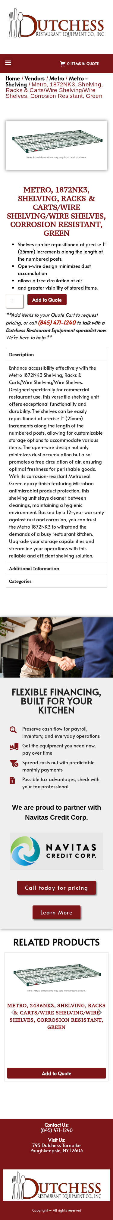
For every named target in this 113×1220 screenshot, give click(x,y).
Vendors (35, 78)
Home (13, 78)
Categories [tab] (20, 581)
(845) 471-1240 (57, 322)
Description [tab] (21, 354)
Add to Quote (47, 299)
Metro (56, 78)
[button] (8, 62)
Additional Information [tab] (34, 568)
